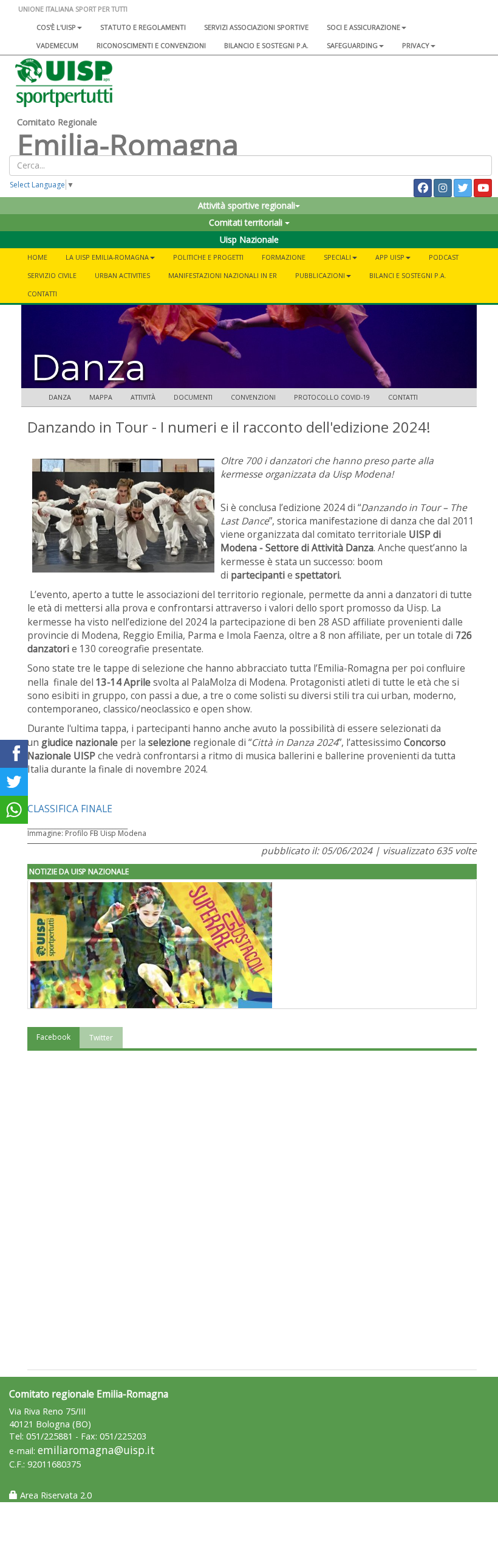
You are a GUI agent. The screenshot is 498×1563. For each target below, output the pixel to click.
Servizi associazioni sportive (256, 27)
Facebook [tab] (53, 1037)
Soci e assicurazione (363, 27)
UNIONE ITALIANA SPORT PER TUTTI (73, 8)
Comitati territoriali (247, 222)
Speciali (337, 257)
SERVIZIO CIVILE (52, 275)
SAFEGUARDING (352, 45)
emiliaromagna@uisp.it (96, 1450)
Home (37, 257)
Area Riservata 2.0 (55, 1495)
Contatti (42, 293)
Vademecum (57, 45)
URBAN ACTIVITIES (122, 275)
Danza (60, 397)
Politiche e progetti (208, 257)
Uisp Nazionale (249, 239)
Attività (143, 397)
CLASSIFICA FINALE (69, 808)
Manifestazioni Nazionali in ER (222, 275)
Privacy (415, 45)
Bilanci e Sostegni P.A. (407, 275)
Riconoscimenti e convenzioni (151, 45)
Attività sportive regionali (246, 205)
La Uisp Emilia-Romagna (107, 257)
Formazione (283, 257)
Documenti (193, 397)
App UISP (389, 257)
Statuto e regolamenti (143, 27)
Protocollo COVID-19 (332, 397)
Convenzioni (253, 397)
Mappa (100, 397)
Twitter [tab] (101, 1037)
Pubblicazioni (320, 275)
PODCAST (444, 257)
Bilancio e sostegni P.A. (266, 45)
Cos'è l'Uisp (56, 27)
